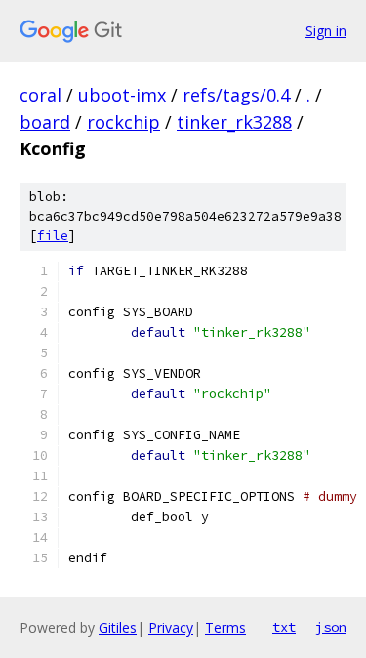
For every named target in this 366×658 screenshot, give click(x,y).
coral (40, 94)
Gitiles (118, 627)
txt (284, 627)
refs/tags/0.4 (236, 94)
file (52, 235)
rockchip (123, 122)
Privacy (170, 627)
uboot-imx (122, 94)
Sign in (325, 30)
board (45, 122)
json (330, 627)
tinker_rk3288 (234, 122)
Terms (225, 627)
